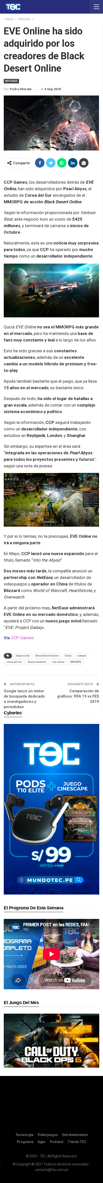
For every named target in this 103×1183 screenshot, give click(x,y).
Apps (42, 1142)
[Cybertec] (51, 809)
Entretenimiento (75, 1135)
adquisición (23, 655)
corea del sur (14, 662)
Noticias (11, 81)
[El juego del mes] (51, 1040)
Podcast (57, 1142)
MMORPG (75, 662)
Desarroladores (37, 662)
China (68, 655)
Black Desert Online (47, 655)
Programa (25, 1142)
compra (81, 655)
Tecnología (24, 1135)
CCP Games (22, 637)
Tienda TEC (77, 1142)
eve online (58, 662)
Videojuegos (48, 1135)
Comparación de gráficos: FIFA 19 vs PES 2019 (78, 696)
